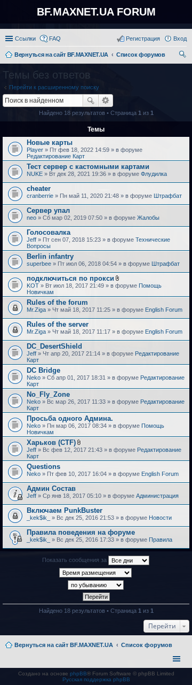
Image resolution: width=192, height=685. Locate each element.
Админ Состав (51, 488)
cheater (39, 188)
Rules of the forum (57, 302)
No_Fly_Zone (48, 394)
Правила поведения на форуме (81, 532)
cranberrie (40, 196)
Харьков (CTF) (51, 442)
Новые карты (50, 142)
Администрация (157, 495)
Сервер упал (48, 210)
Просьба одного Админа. (70, 418)
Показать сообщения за (75, 560)
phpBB (78, 673)
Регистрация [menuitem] (143, 38)
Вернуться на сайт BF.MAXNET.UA (63, 645)
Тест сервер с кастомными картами (88, 167)
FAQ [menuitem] (55, 38)
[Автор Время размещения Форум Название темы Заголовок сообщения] (96, 573)
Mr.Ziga (36, 309)
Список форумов (146, 645)
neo (31, 217)
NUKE (35, 174)
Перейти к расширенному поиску (54, 87)
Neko (34, 377)
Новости (160, 517)
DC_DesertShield (54, 346)
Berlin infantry (50, 256)
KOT (33, 285)
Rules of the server (58, 324)
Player (35, 150)
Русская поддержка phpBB (96, 679)
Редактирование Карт (56, 156)
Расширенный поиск (106, 100)
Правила (160, 539)
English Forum (163, 309)
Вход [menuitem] (180, 38)
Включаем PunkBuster (64, 510)
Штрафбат (168, 196)
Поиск (91, 100)
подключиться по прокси (70, 278)
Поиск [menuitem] (183, 55)
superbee (39, 263)
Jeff (31, 239)
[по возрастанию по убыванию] (96, 585)
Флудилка (154, 174)
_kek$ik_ (38, 517)
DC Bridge (43, 370)
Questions (43, 467)
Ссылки (25, 38)
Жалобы (148, 217)
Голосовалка (48, 232)
